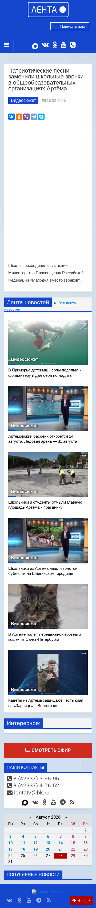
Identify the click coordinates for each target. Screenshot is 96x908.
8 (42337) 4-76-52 (35, 785)
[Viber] (26, 117)
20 (48, 849)
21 (60, 849)
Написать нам (72, 26)
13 (48, 843)
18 (23, 849)
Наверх (83, 900)
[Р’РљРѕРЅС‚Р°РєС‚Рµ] (11, 117)
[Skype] (41, 117)
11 (23, 843)
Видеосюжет (23, 100)
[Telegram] (34, 117)
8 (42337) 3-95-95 (35, 778)
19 (35, 849)
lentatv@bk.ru (31, 792)
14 (60, 843)
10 (10, 843)
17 (10, 849)
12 (35, 843)
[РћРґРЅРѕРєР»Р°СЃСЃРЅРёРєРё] (19, 117)
